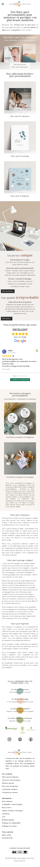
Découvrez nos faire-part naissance (20, 66)
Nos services (7, 291)
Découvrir (6, 318)
